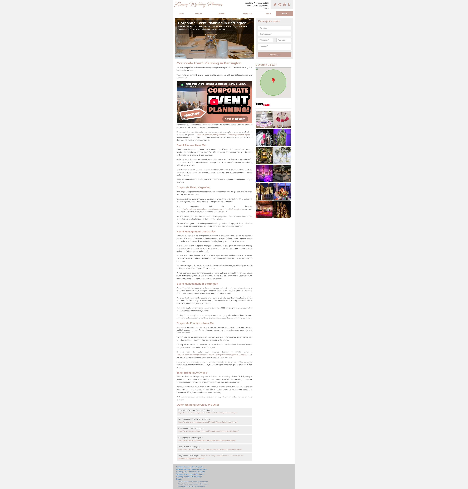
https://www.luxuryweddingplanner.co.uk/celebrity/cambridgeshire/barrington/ (207, 422)
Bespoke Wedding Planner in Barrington (191, 469)
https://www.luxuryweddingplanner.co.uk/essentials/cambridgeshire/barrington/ (208, 431)
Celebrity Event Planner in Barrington (190, 472)
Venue (268, 13)
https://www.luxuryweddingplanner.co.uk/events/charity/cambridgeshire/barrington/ (210, 449)
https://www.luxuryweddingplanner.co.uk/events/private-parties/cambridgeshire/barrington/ (212, 355)
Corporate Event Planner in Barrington (193, 481)
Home (182, 13)
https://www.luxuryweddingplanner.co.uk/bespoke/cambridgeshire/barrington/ (211, 209)
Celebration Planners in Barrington (191, 486)
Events (284, 13)
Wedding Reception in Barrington (189, 477)
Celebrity (221, 13)
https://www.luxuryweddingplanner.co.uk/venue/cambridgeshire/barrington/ (207, 440)
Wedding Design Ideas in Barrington (190, 474)
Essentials (247, 13)
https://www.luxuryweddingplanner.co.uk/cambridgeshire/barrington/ (224, 135)
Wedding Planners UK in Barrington (190, 467)
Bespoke (198, 13)
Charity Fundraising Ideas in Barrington (193, 484)
